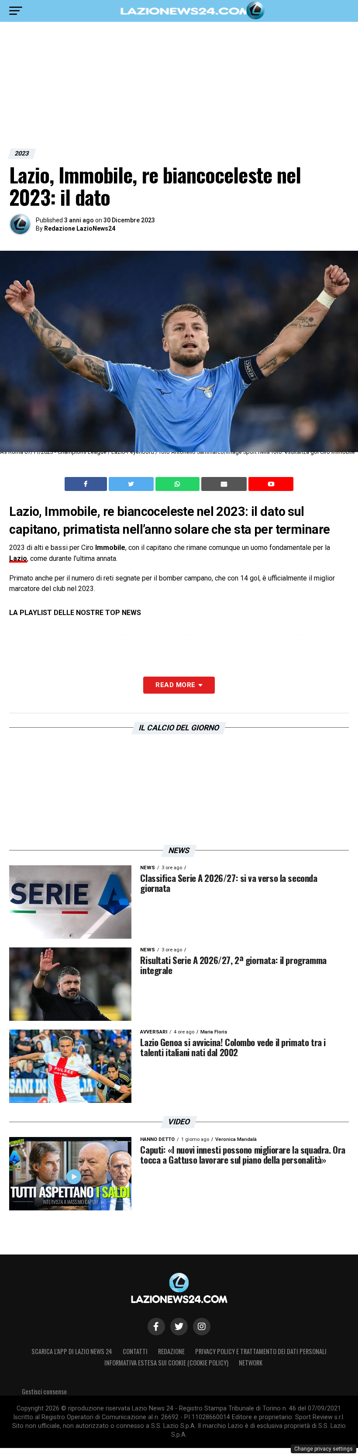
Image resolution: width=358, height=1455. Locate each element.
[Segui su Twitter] (179, 1326)
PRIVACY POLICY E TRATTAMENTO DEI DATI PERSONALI (261, 1351)
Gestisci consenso (44, 1391)
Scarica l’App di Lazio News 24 (71, 1351)
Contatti (135, 1351)
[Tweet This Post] (132, 484)
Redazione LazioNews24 (79, 228)
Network (250, 1362)
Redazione (171, 1351)
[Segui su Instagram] (201, 1326)
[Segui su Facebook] (156, 1326)
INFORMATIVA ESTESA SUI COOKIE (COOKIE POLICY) (166, 1362)
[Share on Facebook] (87, 484)
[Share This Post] (178, 484)
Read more (175, 685)
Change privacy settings (323, 1449)
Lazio (18, 558)
